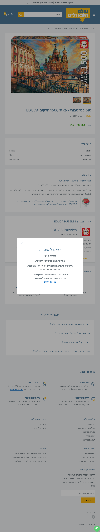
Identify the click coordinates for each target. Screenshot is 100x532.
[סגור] (22, 243)
